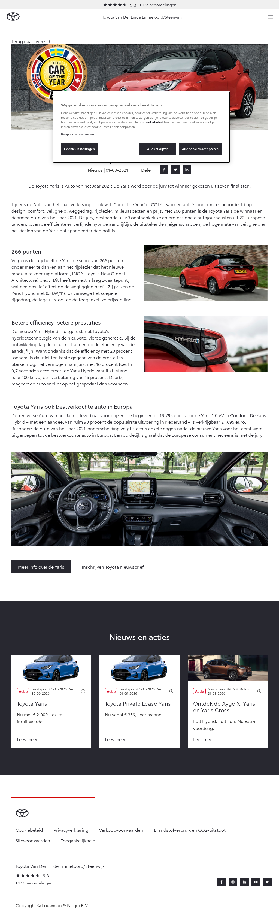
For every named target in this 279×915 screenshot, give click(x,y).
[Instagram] (233, 882)
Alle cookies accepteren (200, 149)
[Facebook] (164, 169)
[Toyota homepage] (13, 16)
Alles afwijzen (157, 149)
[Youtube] (255, 882)
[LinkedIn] (187, 169)
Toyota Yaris (32, 703)
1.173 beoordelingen (158, 4)
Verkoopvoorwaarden (121, 830)
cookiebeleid (154, 122)
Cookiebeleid (29, 830)
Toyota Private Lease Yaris (138, 703)
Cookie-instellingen (79, 149)
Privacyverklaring (71, 830)
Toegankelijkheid (78, 840)
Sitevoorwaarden (33, 840)
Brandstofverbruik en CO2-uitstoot (190, 830)
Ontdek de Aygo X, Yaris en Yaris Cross (224, 706)
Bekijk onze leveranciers (78, 134)
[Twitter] (175, 169)
